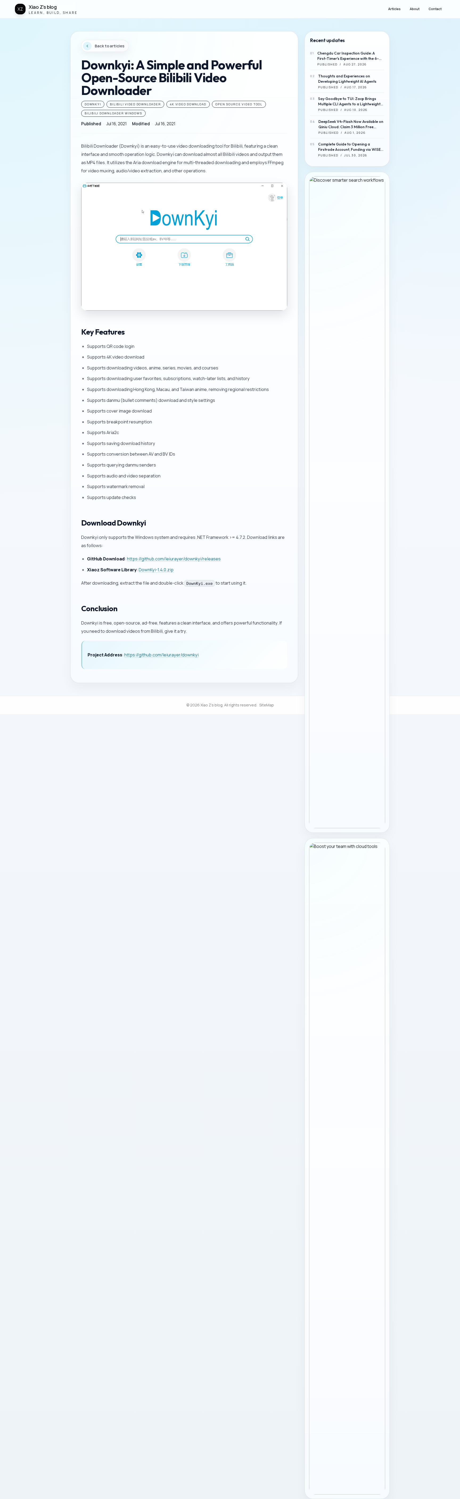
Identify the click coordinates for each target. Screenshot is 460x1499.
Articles (394, 9)
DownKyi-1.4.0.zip (156, 570)
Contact (435, 9)
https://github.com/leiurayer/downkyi (161, 655)
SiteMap (266, 704)
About (415, 9)
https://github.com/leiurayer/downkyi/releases (174, 559)
